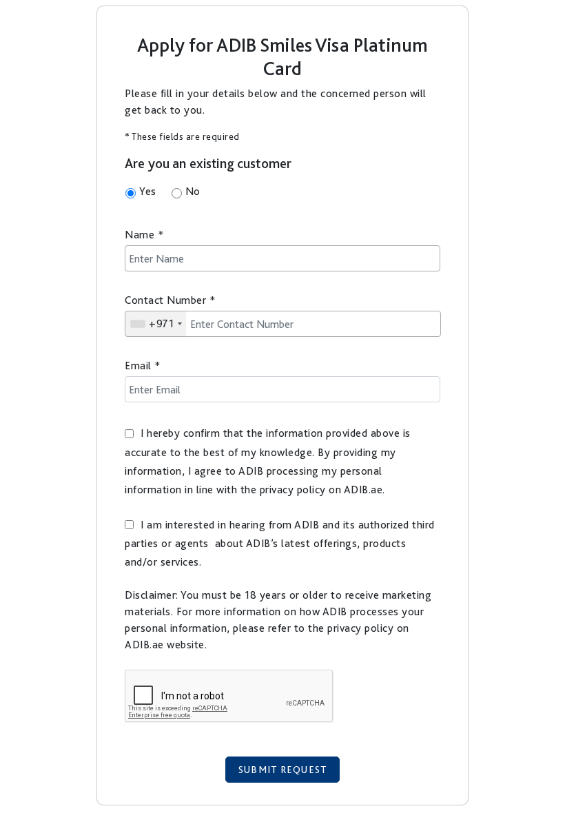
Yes (147, 191)
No (193, 191)
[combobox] (155, 323)
